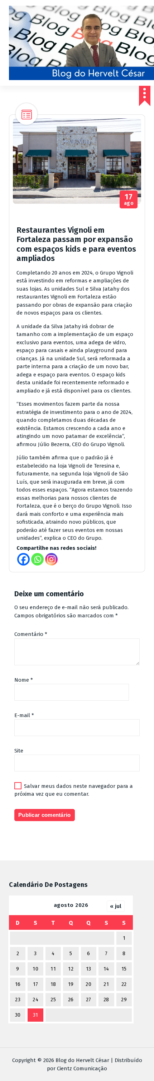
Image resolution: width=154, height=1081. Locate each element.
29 (124, 1000)
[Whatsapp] (37, 559)
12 (70, 969)
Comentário (30, 634)
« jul (115, 906)
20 (88, 984)
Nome (23, 680)
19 (71, 984)
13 (88, 969)
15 (124, 969)
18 (53, 984)
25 (53, 1000)
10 (35, 969)
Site (18, 750)
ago (129, 199)
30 (18, 1015)
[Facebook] (23, 559)
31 (35, 1015)
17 (35, 984)
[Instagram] (51, 559)
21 (106, 984)
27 (88, 1000)
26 (71, 1000)
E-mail (24, 715)
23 (17, 1000)
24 (35, 1000)
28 (106, 1000)
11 (53, 969)
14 (106, 969)
